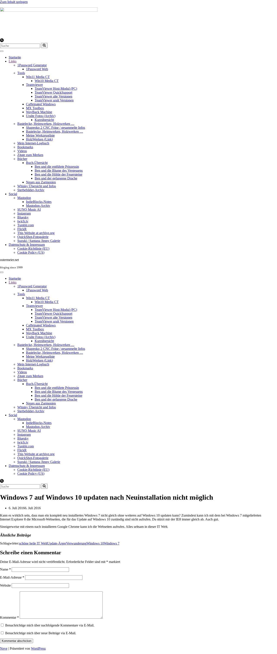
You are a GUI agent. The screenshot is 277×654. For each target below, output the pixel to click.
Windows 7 (111, 543)
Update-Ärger (56, 543)
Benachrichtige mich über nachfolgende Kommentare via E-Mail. (49, 625)
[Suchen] (2, 41)
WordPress (38, 648)
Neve (3, 648)
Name (5, 569)
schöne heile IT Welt (33, 543)
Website (5, 585)
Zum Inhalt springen (14, 2)
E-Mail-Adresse (12, 577)
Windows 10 (95, 543)
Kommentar (9, 617)
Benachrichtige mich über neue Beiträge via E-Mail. (40, 633)
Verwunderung (76, 543)
